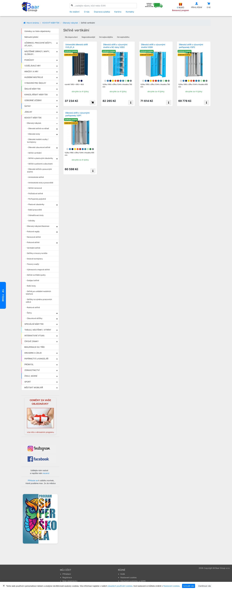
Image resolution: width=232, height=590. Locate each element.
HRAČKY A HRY (31, 71)
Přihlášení (66, 574)
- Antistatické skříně (35, 177)
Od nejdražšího (123, 37)
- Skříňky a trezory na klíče (36, 253)
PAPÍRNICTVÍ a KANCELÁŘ (36, 358)
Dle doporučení (71, 37)
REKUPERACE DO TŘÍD (34, 347)
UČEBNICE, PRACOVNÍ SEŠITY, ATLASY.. (38, 44)
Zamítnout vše (204, 586)
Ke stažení (74, 11)
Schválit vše (188, 586)
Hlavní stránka (32, 23)
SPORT (27, 382)
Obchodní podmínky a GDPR (133, 581)
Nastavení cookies (128, 577)
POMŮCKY (29, 60)
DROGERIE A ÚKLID (33, 353)
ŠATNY (27, 106)
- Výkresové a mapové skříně (38, 269)
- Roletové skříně (33, 307)
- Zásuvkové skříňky (34, 318)
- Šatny (29, 313)
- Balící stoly (31, 286)
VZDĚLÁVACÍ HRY (32, 66)
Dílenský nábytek (70, 23)
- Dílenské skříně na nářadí (38, 128)
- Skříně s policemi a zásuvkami (39, 164)
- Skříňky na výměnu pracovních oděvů (39, 300)
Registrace (67, 577)
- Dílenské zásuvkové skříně (38, 147)
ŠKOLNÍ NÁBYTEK (32, 89)
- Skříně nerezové (34, 188)
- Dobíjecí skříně (32, 280)
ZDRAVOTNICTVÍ (32, 370)
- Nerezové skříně (33, 237)
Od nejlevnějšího (106, 37)
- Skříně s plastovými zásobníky (40, 158)
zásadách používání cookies (120, 586)
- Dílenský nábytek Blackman (37, 226)
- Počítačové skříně (35, 193)
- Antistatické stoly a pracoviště (40, 183)
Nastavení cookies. (171, 586)
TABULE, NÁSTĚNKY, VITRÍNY (37, 330)
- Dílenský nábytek (33, 123)
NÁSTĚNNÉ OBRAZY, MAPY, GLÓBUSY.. (37, 52)
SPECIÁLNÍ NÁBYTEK (34, 324)
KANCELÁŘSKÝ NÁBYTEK (36, 94)
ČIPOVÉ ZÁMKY (31, 341)
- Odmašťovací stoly (35, 215)
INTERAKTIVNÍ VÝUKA (34, 335)
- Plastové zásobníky (35, 204)
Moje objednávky (69, 581)
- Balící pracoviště (34, 210)
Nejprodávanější (88, 37)
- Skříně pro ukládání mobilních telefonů (38, 292)
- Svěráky (31, 221)
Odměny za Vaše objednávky (37, 31)
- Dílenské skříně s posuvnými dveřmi (39, 170)
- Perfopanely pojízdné (36, 199)
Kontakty (130, 11)
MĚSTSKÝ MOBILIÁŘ (33, 387)
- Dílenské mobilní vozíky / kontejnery (37, 140)
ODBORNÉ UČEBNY (33, 100)
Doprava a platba (102, 11)
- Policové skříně (32, 242)
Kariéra (117, 11)
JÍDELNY (28, 112)
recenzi (46, 473)
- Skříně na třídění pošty (36, 275)
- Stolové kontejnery (34, 259)
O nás (86, 11)
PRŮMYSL (29, 364)
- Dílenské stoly (33, 134)
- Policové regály (32, 231)
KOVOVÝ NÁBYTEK (50, 23)
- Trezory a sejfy (32, 264)
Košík (122, 574)
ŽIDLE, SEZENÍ (30, 376)
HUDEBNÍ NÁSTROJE (33, 77)
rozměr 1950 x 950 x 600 (74, 84)
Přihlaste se (33, 480)
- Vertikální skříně (33, 248)
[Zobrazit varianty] (130, 102)
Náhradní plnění (31, 37)
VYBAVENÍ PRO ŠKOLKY (35, 83)
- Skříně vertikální (34, 153)
